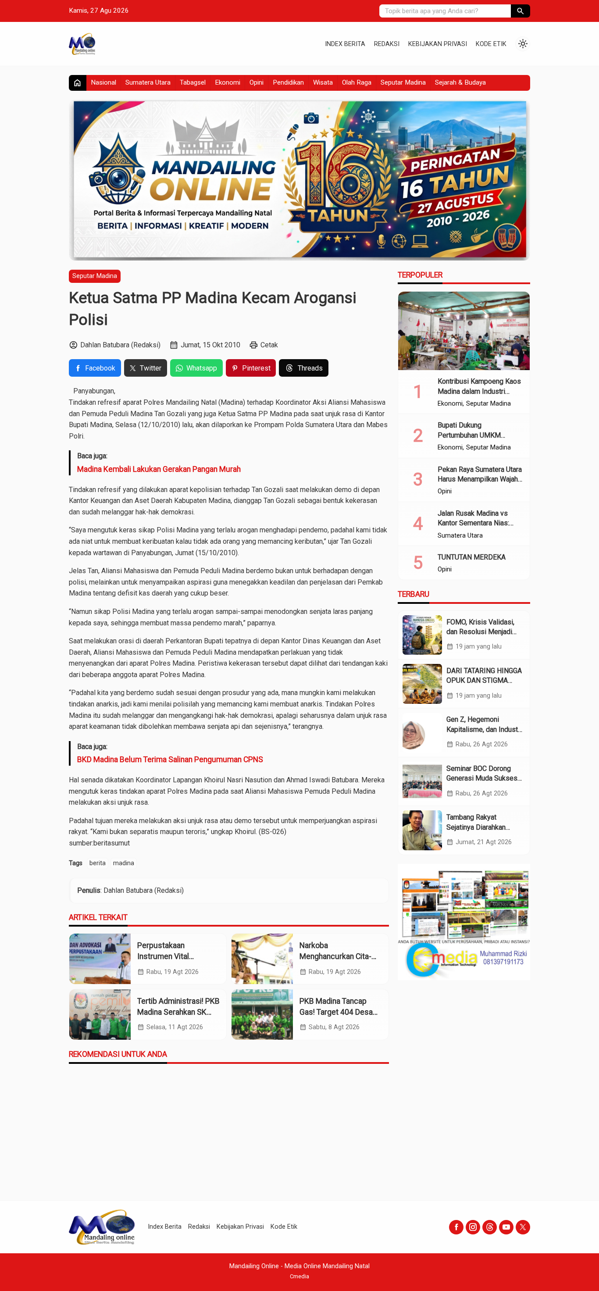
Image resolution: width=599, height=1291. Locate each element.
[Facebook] (456, 1227)
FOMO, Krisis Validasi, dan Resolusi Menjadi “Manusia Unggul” (480, 632)
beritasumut (111, 843)
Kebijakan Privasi (437, 44)
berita (97, 863)
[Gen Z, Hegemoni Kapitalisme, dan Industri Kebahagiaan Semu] (422, 732)
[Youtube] (506, 1227)
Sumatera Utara (148, 82)
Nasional (103, 82)
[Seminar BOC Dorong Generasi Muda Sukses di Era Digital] (422, 781)
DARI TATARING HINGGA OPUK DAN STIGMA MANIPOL (484, 681)
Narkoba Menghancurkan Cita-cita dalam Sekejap (335, 956)
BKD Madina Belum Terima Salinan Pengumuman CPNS (170, 759)
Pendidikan (288, 82)
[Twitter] (523, 1227)
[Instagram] (473, 1227)
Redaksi (386, 44)
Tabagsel (193, 82)
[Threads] (489, 1227)
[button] (520, 11)
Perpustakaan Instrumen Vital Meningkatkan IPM (168, 956)
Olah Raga (356, 82)
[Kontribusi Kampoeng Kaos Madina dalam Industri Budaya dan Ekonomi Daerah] (464, 331)
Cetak (269, 345)
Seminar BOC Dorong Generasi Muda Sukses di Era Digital (481, 778)
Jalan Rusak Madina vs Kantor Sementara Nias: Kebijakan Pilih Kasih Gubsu (480, 523)
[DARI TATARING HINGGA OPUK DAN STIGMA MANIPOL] (422, 683)
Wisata (323, 82)
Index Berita (345, 44)
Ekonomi (227, 82)
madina (123, 863)
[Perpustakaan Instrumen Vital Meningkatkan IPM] (100, 959)
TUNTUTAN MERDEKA (472, 557)
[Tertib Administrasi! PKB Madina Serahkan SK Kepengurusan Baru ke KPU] (100, 1014)
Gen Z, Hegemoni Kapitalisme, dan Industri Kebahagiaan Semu (484, 730)
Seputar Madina (403, 82)
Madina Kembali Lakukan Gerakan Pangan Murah (159, 469)
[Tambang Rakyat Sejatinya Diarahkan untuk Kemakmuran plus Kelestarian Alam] (422, 830)
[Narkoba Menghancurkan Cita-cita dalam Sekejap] (262, 959)
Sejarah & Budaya (460, 82)
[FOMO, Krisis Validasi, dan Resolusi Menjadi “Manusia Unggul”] (422, 635)
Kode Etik (491, 44)
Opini (257, 82)
